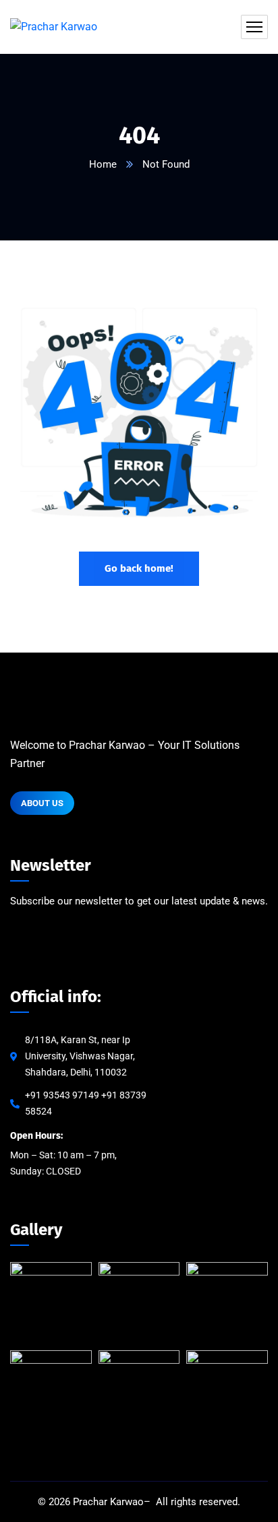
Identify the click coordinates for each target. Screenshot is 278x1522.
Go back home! (139, 568)
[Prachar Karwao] (53, 27)
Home (103, 164)
